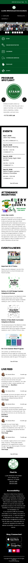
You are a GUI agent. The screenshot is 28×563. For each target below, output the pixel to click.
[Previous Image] (2, 29)
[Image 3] (10, 32)
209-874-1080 (13, 481)
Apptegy (17, 561)
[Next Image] (25, 29)
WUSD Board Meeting (11, 147)
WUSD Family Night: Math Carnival (12, 159)
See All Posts (14, 361)
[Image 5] (15, 32)
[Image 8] (22, 32)
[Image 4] (13, 32)
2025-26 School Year (18, 2)
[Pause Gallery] (14, 29)
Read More (14, 385)
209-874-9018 (13, 483)
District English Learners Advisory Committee (11, 172)
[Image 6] (17, 32)
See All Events (14, 183)
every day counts (7, 215)
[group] (14, 102)
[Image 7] (20, 32)
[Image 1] (6, 32)
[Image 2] (8, 32)
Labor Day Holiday (9, 137)
